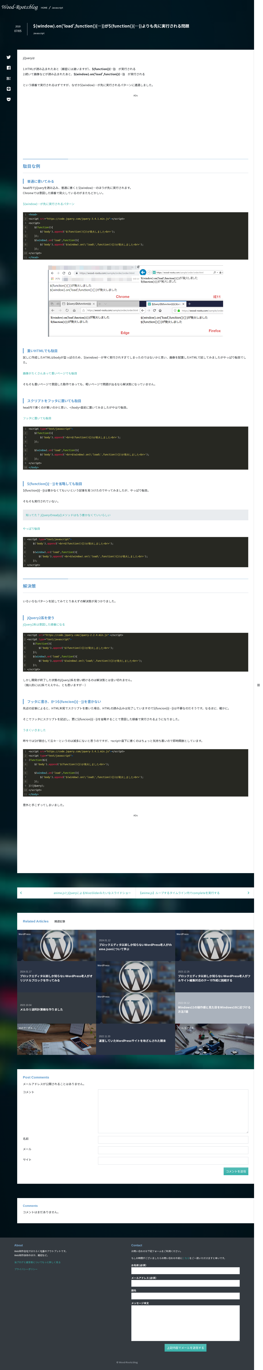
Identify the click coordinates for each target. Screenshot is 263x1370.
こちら (185, 1258)
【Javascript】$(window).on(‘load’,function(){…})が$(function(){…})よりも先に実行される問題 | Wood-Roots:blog (19, 7)
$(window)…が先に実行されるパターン (48, 204)
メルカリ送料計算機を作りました (41, 1009)
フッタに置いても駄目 (37, 418)
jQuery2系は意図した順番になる (44, 624)
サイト (27, 1159)
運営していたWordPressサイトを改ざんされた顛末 (132, 1040)
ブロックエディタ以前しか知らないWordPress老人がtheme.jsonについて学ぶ (135, 946)
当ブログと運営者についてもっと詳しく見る (37, 1262)
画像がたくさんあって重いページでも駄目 (50, 373)
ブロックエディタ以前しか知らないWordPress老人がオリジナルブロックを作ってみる (56, 978)
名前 (26, 1138)
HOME (44, 7)
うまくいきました (34, 730)
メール (27, 1149)
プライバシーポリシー (26, 1269)
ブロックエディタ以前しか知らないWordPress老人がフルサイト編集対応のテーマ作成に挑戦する (214, 978)
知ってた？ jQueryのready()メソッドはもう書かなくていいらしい (68, 515)
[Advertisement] (135, 122)
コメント (28, 1092)
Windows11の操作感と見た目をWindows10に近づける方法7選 (214, 1009)
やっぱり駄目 (31, 528)
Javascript (57, 7)
